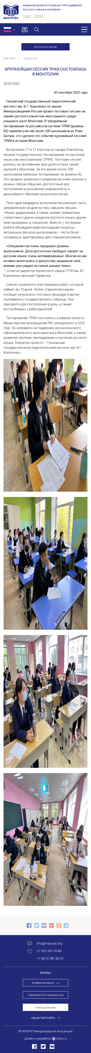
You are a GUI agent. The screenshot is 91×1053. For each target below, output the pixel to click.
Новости (30, 58)
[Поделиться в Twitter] (43, 1046)
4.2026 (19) (46, 1014)
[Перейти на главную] (11, 17)
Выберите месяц (43, 982)
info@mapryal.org (49, 943)
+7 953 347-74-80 (48, 951)
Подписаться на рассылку (45, 995)
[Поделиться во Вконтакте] (52, 1046)
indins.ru (61, 1038)
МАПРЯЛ (9, 58)
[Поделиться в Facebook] (34, 1046)
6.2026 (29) (46, 1000)
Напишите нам (45, 1007)
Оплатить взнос (45, 46)
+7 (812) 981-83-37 (50, 959)
